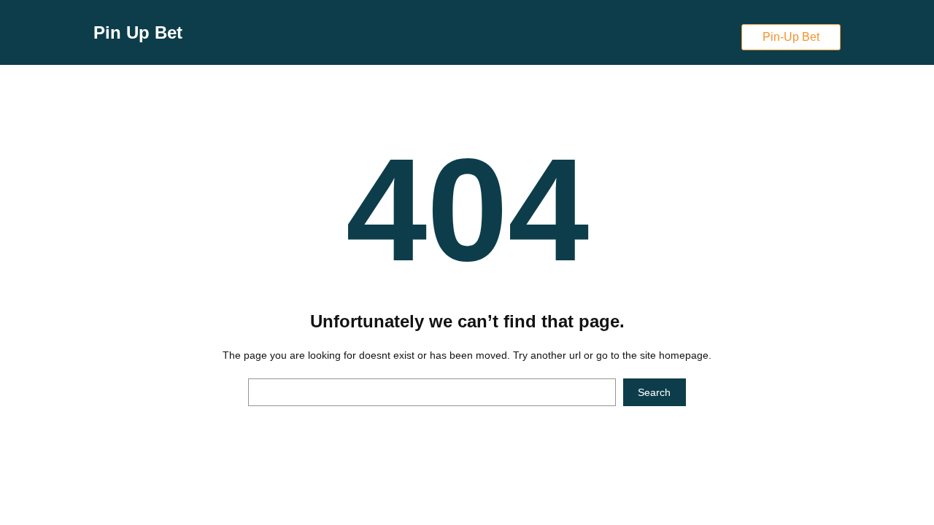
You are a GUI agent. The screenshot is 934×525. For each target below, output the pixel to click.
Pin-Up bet (791, 37)
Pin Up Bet (137, 32)
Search (654, 392)
